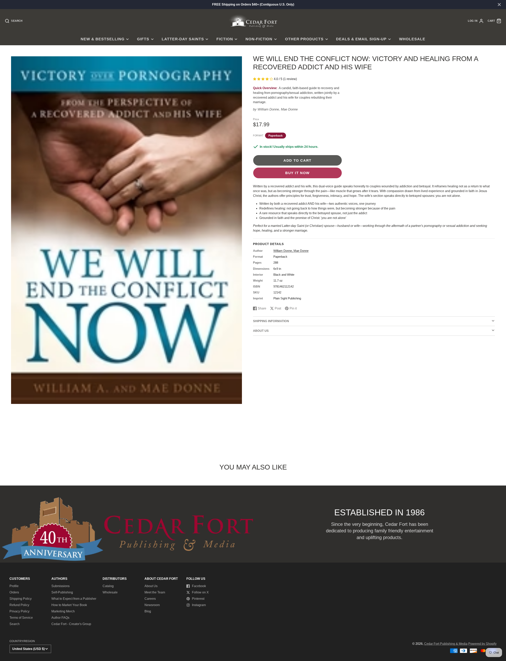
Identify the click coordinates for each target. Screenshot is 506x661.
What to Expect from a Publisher (73, 598)
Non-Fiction (259, 39)
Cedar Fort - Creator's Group (71, 624)
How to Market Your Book (69, 605)
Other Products (304, 39)
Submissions (60, 586)
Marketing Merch (63, 611)
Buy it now (297, 173)
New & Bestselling (102, 39)
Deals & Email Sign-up (361, 39)
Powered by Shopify (482, 643)
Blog (147, 611)
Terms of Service (21, 617)
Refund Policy (19, 605)
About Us (151, 586)
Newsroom (152, 605)
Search (14, 624)
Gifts (143, 39)
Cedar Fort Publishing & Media (445, 643)
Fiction (224, 39)
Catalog (108, 586)
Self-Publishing (62, 592)
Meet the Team (154, 592)
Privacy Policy (19, 611)
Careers (150, 598)
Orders (14, 592)
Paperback (275, 135)
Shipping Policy (20, 598)
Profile (14, 586)
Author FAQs (60, 617)
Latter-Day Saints (183, 39)
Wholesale (412, 39)
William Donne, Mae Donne (278, 109)
